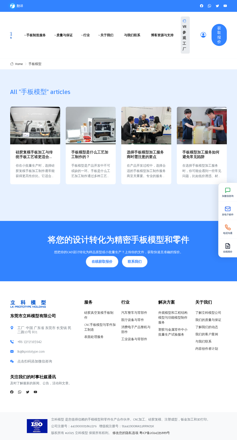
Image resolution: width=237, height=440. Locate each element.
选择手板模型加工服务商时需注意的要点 (145, 154)
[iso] (39, 426)
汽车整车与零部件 (134, 313)
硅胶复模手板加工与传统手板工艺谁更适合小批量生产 (34, 156)
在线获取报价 (102, 261)
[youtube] (225, 6)
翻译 (20, 6)
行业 (86, 35)
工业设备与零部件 (134, 339)
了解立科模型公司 (208, 313)
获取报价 (219, 35)
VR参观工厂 (184, 37)
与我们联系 (132, 35)
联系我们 (135, 261)
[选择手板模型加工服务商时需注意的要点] (146, 125)
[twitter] (217, 6)
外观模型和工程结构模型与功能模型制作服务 (172, 317)
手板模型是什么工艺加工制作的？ (89, 154)
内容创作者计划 (206, 348)
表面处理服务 (94, 337)
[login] (203, 35)
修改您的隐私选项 (125, 433)
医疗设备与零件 (132, 320)
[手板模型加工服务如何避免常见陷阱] (202, 125)
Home (19, 63)
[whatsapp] (209, 6)
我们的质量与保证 (208, 320)
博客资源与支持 (162, 35)
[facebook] (201, 6)
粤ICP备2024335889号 (154, 433)
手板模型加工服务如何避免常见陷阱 (200, 154)
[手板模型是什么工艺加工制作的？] (91, 125)
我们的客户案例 (206, 334)
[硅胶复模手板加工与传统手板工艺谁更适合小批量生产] (35, 125)
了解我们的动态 (206, 327)
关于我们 (106, 35)
